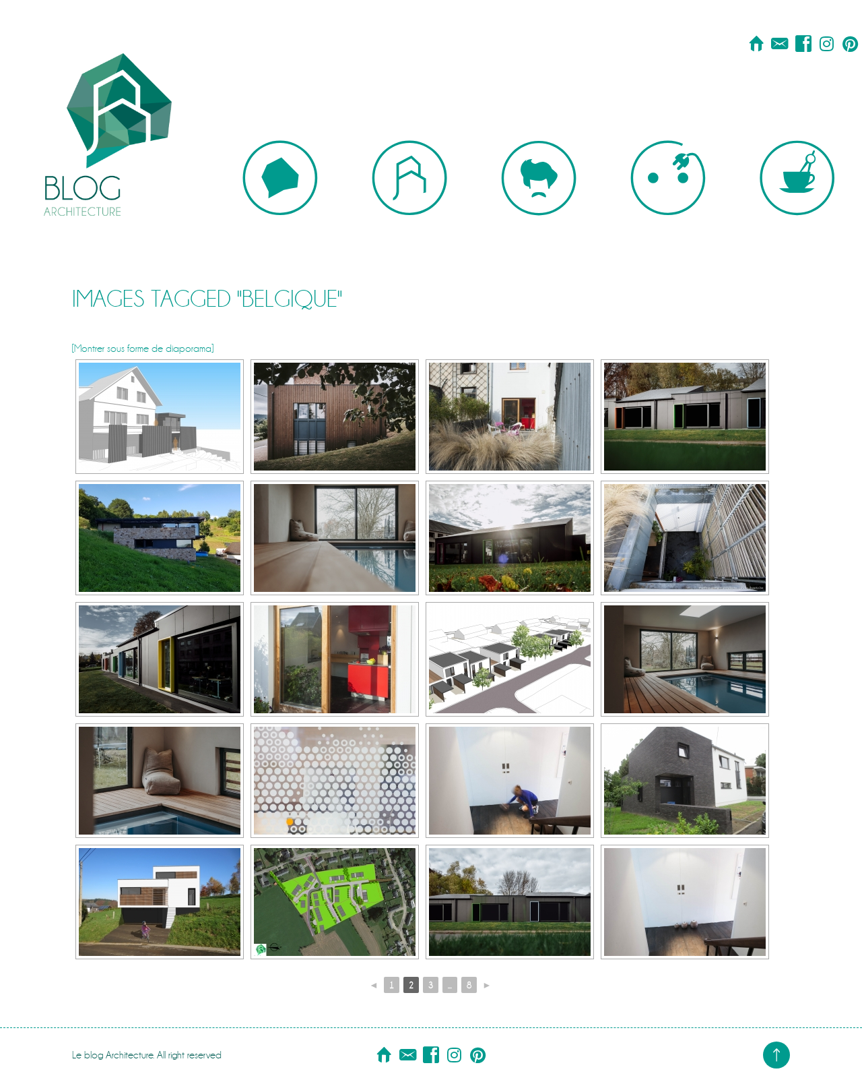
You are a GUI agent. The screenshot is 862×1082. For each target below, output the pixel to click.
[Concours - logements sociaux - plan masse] (335, 902)
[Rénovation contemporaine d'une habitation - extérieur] (510, 417)
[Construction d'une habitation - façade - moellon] (159, 538)
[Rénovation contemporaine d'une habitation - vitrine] (335, 781)
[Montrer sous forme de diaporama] (142, 348)
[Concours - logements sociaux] (510, 659)
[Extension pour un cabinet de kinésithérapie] (335, 417)
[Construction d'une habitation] (159, 902)
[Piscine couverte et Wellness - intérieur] (685, 659)
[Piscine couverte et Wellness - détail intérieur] (335, 538)
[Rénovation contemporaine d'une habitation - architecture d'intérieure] (335, 659)
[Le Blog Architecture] (108, 108)
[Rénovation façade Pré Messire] (685, 417)
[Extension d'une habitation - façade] (685, 781)
